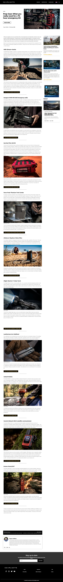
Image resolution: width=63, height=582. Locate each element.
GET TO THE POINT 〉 (48, 79)
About (24, 569)
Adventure (46, 111)
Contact (52, 571)
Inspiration (44, 2)
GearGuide (51, 2)
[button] (59, 2)
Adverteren (38, 569)
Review (38, 2)
